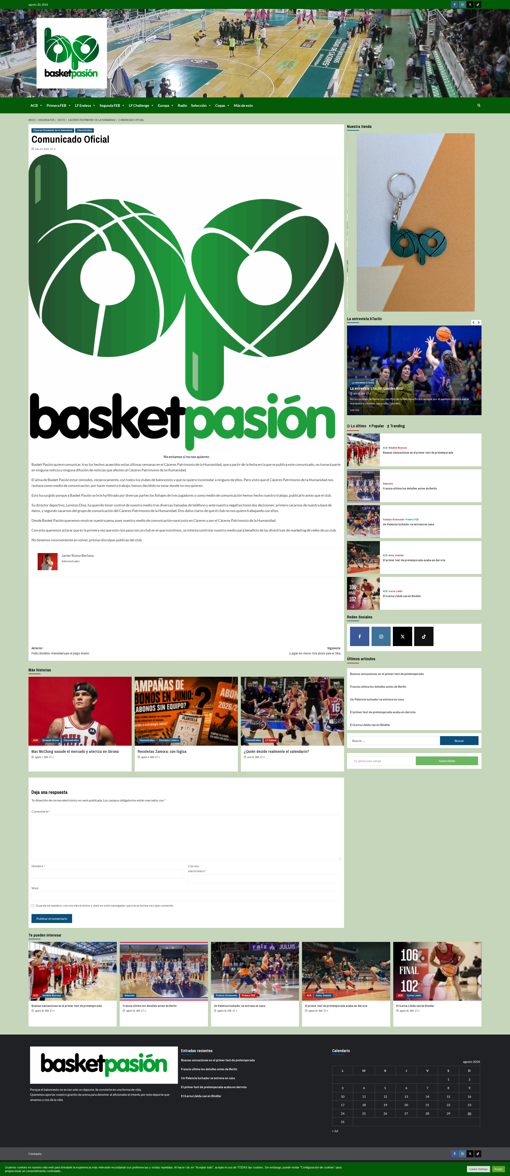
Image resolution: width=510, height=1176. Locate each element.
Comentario (40, 811)
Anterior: (60, 650)
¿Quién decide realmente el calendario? (276, 751)
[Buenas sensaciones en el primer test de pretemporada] (363, 449)
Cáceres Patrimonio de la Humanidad (52, 130)
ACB (34, 105)
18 (364, 1105)
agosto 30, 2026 (42, 1010)
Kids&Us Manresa (397, 447)
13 (406, 1096)
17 (342, 1105)
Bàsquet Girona (50, 740)
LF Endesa (83, 105)
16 (469, 1096)
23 (469, 1105)
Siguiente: (315, 650)
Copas (220, 105)
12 (385, 1096)
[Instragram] (462, 4)
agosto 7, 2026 (41, 757)
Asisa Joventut (396, 555)
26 (385, 1113)
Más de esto (243, 105)
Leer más (354, 409)
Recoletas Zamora (169, 740)
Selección (199, 105)
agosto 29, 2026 (407, 1010)
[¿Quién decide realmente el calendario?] (292, 711)
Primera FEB (56, 105)
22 (448, 1105)
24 (342, 1113)
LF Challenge (139, 105)
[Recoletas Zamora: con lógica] (186, 711)
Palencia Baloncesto (393, 519)
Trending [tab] (397, 426)
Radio (182, 105)
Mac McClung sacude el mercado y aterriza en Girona (75, 751)
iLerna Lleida (395, 591)
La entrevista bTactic (363, 382)
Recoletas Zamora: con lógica (162, 751)
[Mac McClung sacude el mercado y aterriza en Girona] (80, 711)
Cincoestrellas (84, 130)
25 (364, 1113)
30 (469, 1113)
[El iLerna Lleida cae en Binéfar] (363, 593)
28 (427, 1113)
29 (448, 1113)
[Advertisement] (151, 608)
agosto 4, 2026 (147, 757)
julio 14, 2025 (42, 148)
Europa (163, 105)
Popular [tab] (377, 426)
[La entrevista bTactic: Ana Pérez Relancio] (414, 370)
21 (427, 1105)
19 (385, 1105)
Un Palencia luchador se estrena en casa (408, 524)
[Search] (479, 105)
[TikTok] (477, 4)
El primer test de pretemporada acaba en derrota (414, 560)
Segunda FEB (110, 105)
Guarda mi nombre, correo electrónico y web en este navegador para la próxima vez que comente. (105, 905)
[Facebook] (454, 4)
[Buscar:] (395, 740)
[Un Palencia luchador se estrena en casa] (363, 521)
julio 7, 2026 (358, 393)
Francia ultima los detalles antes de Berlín (410, 488)
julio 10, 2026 (253, 757)
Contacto (34, 1153)
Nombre (38, 866)
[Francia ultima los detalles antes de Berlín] (363, 485)
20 (406, 1105)
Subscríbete (447, 761)
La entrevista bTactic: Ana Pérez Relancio (381, 388)
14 (427, 1096)
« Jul (335, 1131)
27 (406, 1113)
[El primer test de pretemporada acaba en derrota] (363, 557)
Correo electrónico (197, 868)
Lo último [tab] (358, 426)
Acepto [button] (498, 1169)
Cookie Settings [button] (478, 1169)
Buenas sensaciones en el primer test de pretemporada (418, 452)
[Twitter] (470, 4)
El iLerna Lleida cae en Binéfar (402, 596)
